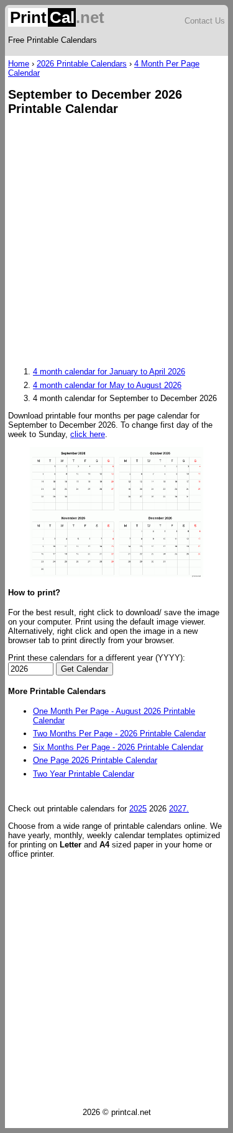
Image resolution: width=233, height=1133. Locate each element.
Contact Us (205, 20)
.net (57, 17)
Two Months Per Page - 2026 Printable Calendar (119, 733)
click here (87, 434)
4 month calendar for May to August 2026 (107, 385)
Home (18, 63)
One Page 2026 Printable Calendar (95, 760)
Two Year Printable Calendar (83, 774)
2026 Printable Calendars (82, 63)
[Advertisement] (116, 242)
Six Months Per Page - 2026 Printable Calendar (118, 747)
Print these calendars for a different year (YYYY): (96, 657)
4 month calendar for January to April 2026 (109, 371)
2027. (179, 808)
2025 (138, 808)
